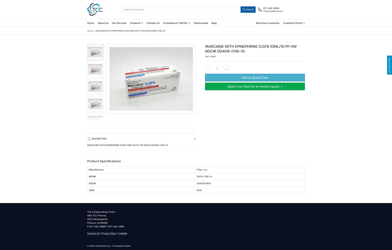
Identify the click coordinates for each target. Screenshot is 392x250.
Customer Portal (292, 23)
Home (90, 23)
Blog (214, 23)
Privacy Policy (108, 233)
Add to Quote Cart (254, 78)
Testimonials (201, 23)
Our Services (119, 23)
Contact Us (153, 23)
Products (135, 23)
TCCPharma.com (103, 246)
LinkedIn (122, 233)
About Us (103, 23)
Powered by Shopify (122, 246)
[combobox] (189, 9)
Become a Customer (268, 23)
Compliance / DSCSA (175, 23)
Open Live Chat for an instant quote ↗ (255, 86)
